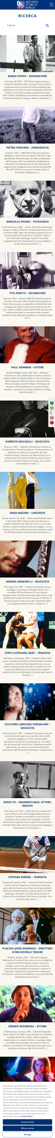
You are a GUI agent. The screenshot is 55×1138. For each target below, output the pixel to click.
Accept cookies (27, 1122)
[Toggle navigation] (51, 4)
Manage (27, 1134)
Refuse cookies (27, 1128)
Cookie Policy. (26, 1116)
